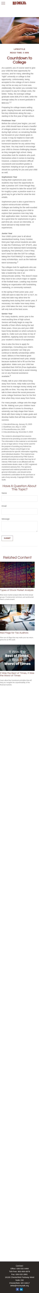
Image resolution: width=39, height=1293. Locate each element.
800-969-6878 (24, 1271)
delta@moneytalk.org (19, 1286)
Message (6, 519)
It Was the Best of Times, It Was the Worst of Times (17, 674)
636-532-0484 (23, 1269)
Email (4, 506)
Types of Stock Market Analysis (16, 590)
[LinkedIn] (21, 1289)
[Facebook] (17, 1289)
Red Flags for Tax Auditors (14, 633)
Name (4, 493)
